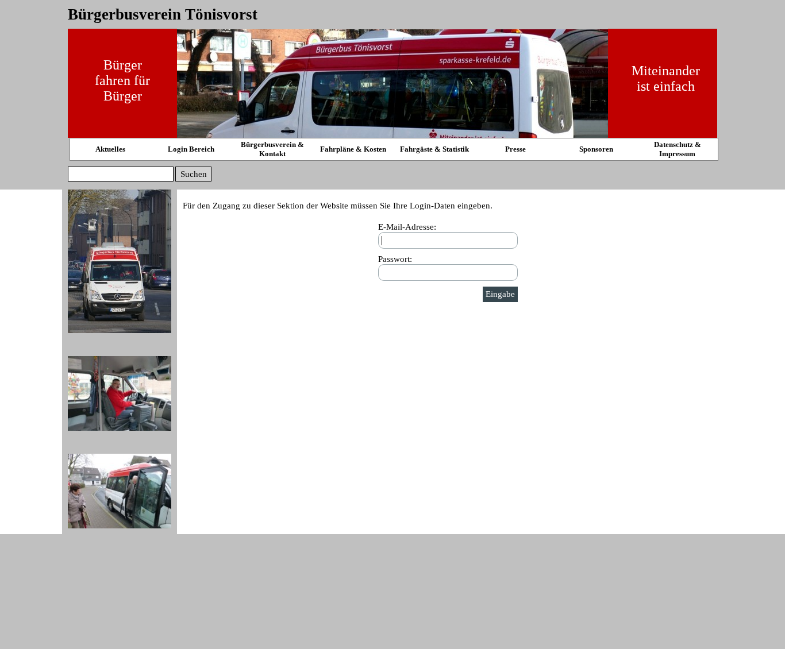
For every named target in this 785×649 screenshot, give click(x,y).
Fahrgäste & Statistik (434, 149)
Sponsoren (596, 149)
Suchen (193, 174)
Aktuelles (110, 149)
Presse (515, 149)
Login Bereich (191, 149)
